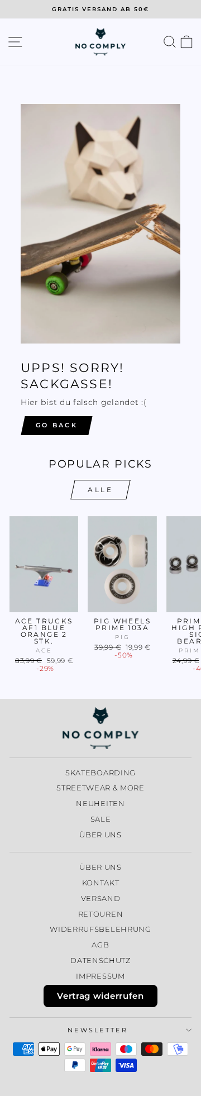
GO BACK (57, 425)
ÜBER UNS (100, 835)
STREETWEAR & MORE (100, 788)
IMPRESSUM (100, 976)
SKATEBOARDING (100, 773)
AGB (100, 945)
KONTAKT (100, 883)
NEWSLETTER (98, 1030)
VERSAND (101, 898)
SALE (100, 819)
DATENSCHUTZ (100, 960)
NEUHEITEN (100, 803)
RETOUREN (100, 914)
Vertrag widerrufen (100, 995)
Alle (100, 489)
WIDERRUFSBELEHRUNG (100, 929)
